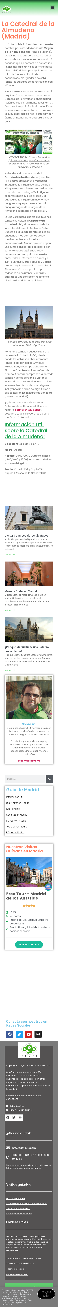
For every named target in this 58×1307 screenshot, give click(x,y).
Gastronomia (13, 808)
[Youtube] (28, 1034)
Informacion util (14, 797)
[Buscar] (49, 779)
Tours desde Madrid (16, 826)
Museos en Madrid (16, 820)
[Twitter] (19, 1034)
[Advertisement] (29, 295)
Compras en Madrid (16, 814)
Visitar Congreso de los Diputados (26, 535)
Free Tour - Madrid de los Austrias (26, 896)
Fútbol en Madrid (15, 832)
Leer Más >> (10, 554)
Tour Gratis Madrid (27, 410)
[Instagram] (38, 1034)
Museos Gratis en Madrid (21, 591)
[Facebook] (9, 1034)
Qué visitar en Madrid (17, 802)
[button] (52, 7)
